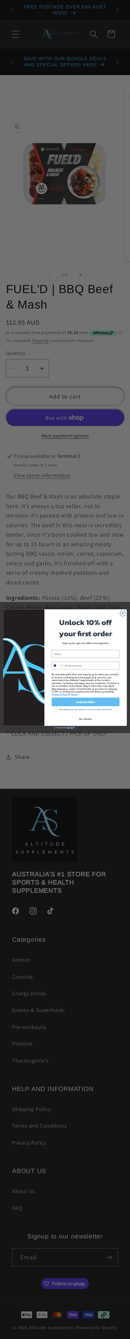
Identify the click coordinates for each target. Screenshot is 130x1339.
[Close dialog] (122, 613)
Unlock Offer (85, 701)
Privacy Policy (60, 694)
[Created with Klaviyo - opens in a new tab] (65, 728)
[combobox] (57, 665)
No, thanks (85, 719)
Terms (74, 694)
